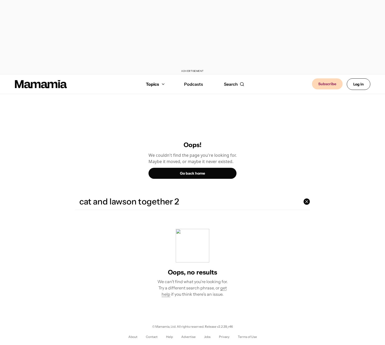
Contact (152, 337)
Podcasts (193, 84)
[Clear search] (307, 201)
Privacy (224, 337)
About (133, 337)
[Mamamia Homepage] (41, 84)
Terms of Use (247, 337)
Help (169, 337)
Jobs (207, 337)
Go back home (192, 173)
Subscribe (327, 84)
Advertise (188, 337)
